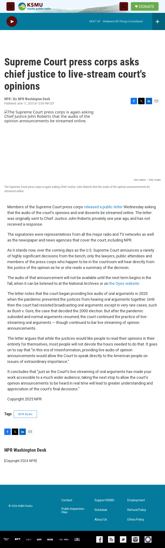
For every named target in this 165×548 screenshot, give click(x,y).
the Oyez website (124, 283)
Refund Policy (136, 510)
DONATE (146, 6)
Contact (66, 500)
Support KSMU (104, 500)
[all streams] (158, 21)
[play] (11, 21)
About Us (101, 519)
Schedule (101, 510)
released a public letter (103, 207)
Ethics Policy (135, 519)
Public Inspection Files (72, 510)
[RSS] (111, 539)
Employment (136, 500)
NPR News (25, 414)
